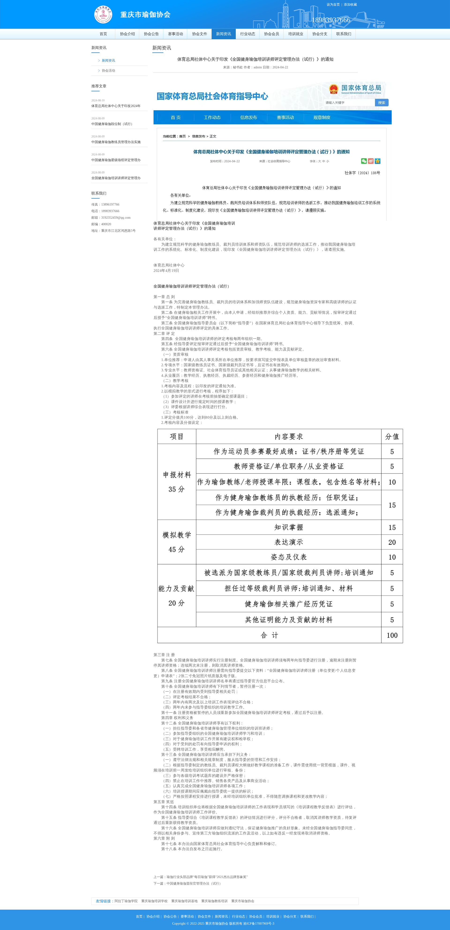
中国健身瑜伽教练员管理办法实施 (116, 142)
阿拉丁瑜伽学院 (126, 901)
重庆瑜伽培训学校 (154, 901)
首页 (103, 34)
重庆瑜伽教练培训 (214, 901)
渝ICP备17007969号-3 (258, 923)
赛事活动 (175, 34)
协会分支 (319, 34)
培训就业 (295, 34)
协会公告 (151, 34)
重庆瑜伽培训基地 (184, 901)
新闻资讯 (223, 34)
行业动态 (247, 34)
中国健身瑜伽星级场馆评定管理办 (116, 160)
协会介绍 (127, 34)
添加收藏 (350, 4)
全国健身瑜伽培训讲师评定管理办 (116, 178)
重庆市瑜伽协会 (242, 901)
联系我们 (343, 34)
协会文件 (199, 34)
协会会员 (271, 34)
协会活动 (108, 70)
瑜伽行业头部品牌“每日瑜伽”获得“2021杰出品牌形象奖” (207, 877)
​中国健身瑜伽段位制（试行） (112, 124)
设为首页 (333, 4)
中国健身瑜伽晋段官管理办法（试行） (194, 883)
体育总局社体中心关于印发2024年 (116, 106)
